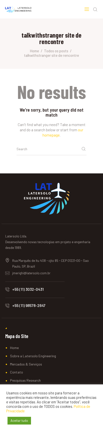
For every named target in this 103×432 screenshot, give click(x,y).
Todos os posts (56, 51)
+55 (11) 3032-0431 (28, 289)
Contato (16, 372)
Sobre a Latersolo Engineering (33, 356)
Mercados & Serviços (26, 364)
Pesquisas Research (25, 380)
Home (34, 51)
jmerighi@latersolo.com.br (31, 273)
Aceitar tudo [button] (19, 421)
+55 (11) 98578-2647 (29, 305)
